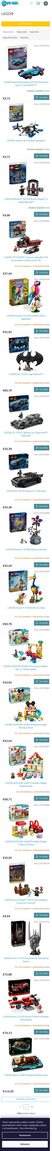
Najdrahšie (34, 32)
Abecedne (24, 37)
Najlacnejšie (22, 32)
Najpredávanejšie (10, 37)
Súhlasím (25, 1144)
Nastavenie (25, 1135)
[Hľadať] (31, 3)
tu (35, 1128)
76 (32, 1107)
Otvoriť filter (26, 24)
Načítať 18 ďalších (26, 1099)
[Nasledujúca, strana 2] (26, 1106)
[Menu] (46, 3)
